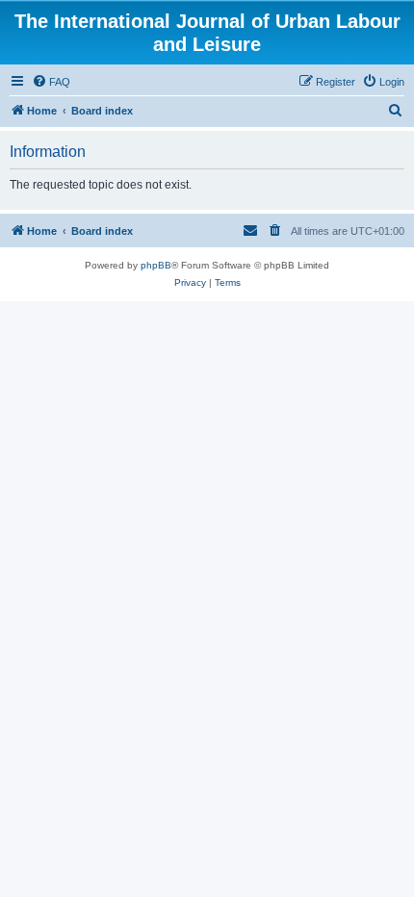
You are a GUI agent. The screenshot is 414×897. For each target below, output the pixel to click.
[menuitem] (51, 81)
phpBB (156, 265)
